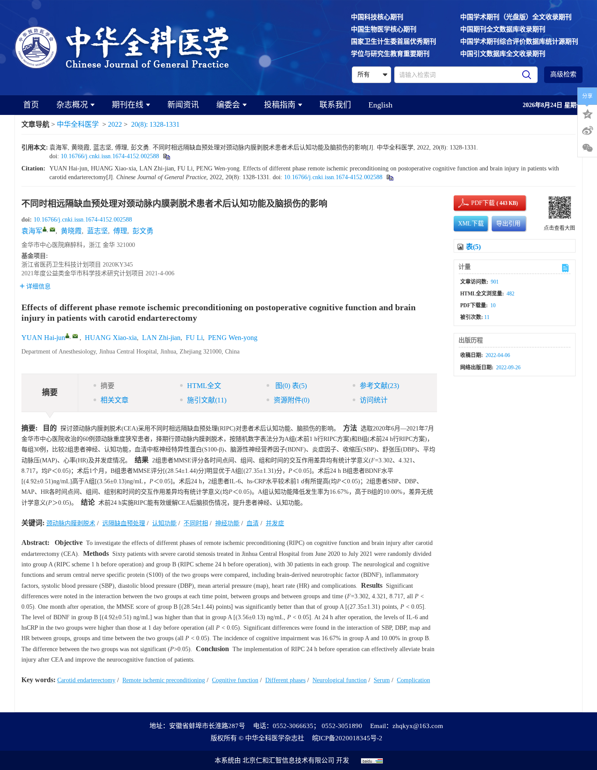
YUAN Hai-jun (43, 337)
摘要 (108, 385)
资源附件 (291, 400)
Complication (413, 680)
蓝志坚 (97, 231)
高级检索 (563, 74)
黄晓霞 (71, 231)
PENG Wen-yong (232, 337)
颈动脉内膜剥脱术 (70, 523)
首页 (31, 105)
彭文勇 (142, 231)
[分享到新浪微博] (587, 130)
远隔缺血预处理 (123, 523)
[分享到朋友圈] (587, 148)
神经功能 (227, 523)
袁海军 (31, 231)
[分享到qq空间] (587, 113)
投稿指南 (279, 105)
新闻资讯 (183, 105)
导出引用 (508, 223)
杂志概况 (72, 105)
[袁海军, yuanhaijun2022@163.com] (44, 229)
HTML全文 (204, 385)
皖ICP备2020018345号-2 (347, 738)
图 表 (290, 385)
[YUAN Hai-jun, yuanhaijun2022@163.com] (67, 335)
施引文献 (206, 400)
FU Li (194, 337)
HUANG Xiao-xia (111, 337)
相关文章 (114, 400)
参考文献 (379, 385)
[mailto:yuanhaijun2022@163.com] (52, 229)
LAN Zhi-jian (161, 337)
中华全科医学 (78, 124)
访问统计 (374, 400)
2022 (115, 124)
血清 (252, 523)
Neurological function (339, 680)
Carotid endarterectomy (86, 680)
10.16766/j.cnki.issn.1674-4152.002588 (110, 156)
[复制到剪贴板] (166, 156)
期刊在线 (127, 105)
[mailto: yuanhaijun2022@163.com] (75, 336)
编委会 (228, 105)
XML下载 (471, 223)
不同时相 (196, 523)
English (380, 105)
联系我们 (335, 105)
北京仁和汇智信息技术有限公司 (288, 760)
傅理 (120, 231)
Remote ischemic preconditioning (163, 680)
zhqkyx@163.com (417, 725)
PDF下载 (475, 203)
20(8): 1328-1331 (155, 124)
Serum (382, 680)
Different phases (285, 680)
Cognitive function (235, 680)
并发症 (275, 523)
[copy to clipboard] (389, 177)
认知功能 (164, 523)
